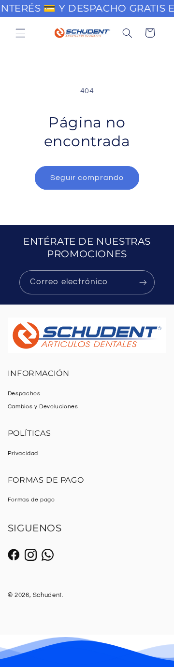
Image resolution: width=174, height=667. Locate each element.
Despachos (24, 393)
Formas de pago (31, 500)
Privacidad (23, 453)
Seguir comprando (87, 177)
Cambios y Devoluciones (43, 406)
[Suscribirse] (143, 282)
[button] (20, 33)
